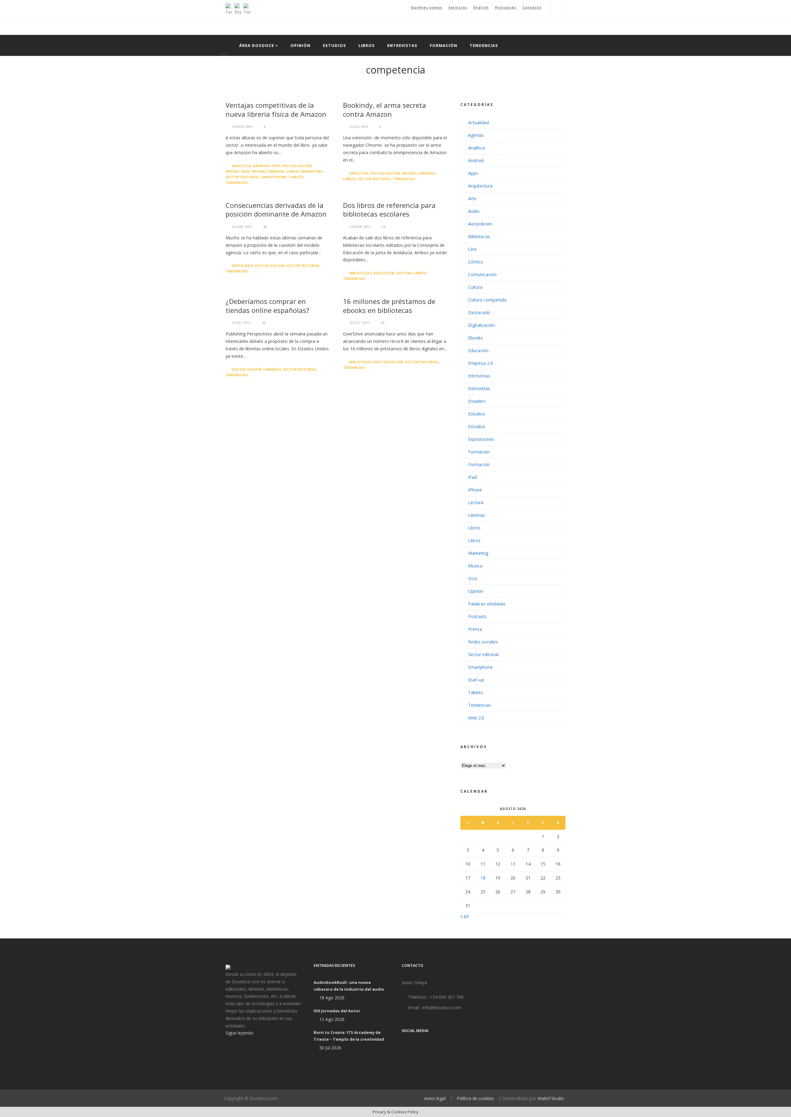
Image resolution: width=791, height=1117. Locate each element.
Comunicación (482, 274)
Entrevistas (402, 45)
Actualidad (478, 122)
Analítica (241, 165)
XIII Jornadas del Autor (337, 1011)
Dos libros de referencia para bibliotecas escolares (389, 209)
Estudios (334, 45)
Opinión (300, 45)
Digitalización (297, 165)
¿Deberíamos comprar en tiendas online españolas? (267, 306)
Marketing (312, 171)
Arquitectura (480, 186)
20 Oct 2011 (359, 322)
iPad (245, 171)
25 (263, 322)
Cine (472, 249)
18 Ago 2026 (332, 998)
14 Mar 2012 (359, 226)
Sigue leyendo (239, 1033)
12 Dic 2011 (241, 322)
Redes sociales (483, 642)
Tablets (296, 177)
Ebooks (232, 171)
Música (475, 566)
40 (265, 226)
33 (382, 322)
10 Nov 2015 (242, 126)
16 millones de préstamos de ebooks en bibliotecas (389, 306)
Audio (474, 211)
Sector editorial (242, 177)
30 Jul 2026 (330, 1048)
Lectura (404, 273)
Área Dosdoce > (258, 45)
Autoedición (480, 224)
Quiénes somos (426, 7)
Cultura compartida (487, 300)
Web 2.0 (476, 718)
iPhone (258, 171)
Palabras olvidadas (486, 604)
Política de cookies (475, 1098)
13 (512, 864)
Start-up (476, 680)
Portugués (505, 7)
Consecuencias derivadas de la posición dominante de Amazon (276, 209)
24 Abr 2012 (242, 226)
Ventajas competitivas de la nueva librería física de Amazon (276, 109)
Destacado (242, 265)
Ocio (472, 578)
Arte (472, 198)
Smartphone (273, 177)
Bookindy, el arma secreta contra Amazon (384, 109)
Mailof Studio (550, 1098)
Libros (366, 45)
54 (383, 226)
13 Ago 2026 (332, 1019)
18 (482, 878)
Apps (275, 165)
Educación (384, 273)
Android (261, 165)
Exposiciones (481, 439)
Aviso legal (435, 1098)
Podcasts (477, 616)
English (481, 7)
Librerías (276, 171)
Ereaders (477, 401)
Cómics (475, 262)
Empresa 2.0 (480, 363)
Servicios (457, 7)
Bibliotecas (360, 273)
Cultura (475, 287)
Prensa (475, 629)
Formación (443, 45)
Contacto (531, 7)
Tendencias (484, 45)
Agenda (475, 135)
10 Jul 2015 (358, 126)
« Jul (464, 916)
